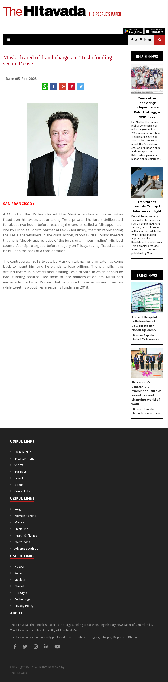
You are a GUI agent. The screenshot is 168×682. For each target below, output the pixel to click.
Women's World (25, 516)
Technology (22, 599)
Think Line (21, 529)
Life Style (20, 593)
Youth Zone (22, 542)
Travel (18, 478)
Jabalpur (19, 580)
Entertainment (24, 458)
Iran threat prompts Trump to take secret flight (147, 206)
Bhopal (19, 586)
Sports (18, 465)
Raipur (18, 573)
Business (20, 471)
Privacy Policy (23, 606)
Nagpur (19, 566)
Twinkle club (22, 452)
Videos (19, 485)
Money (19, 522)
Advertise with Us (26, 548)
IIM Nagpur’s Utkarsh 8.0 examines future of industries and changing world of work (146, 393)
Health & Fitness (25, 535)
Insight (19, 509)
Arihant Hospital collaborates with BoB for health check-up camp (145, 323)
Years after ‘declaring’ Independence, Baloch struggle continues (147, 107)
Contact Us (22, 491)
